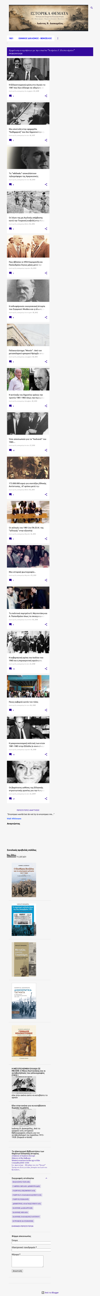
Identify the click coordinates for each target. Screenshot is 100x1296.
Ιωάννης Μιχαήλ (20, 1212)
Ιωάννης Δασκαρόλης (23, 1208)
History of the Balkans (21, 1158)
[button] (46, 96)
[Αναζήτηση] (91, 8)
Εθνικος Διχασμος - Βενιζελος (35, 38)
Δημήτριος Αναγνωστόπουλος (27, 1204)
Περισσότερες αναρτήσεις (28, 810)
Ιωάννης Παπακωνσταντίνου (26, 1217)
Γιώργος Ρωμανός (21, 1199)
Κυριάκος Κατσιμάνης (23, 1221)
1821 (11, 38)
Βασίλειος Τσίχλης (21, 1182)
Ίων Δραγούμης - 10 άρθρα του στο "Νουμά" (29, 1165)
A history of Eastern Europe (23, 1156)
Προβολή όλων (15, 54)
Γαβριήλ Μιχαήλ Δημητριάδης (26, 1186)
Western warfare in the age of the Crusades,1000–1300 (26, 1161)
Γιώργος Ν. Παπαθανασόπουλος (27, 1195)
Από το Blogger (51, 1292)
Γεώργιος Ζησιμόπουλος (24, 1191)
